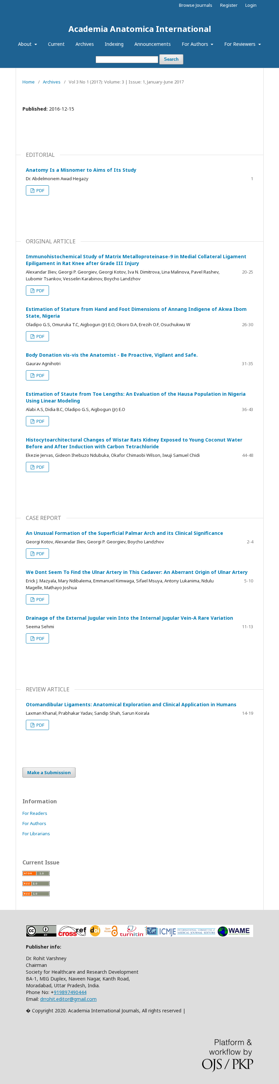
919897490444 (70, 992)
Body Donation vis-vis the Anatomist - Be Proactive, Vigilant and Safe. (112, 355)
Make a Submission (49, 772)
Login (251, 5)
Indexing (114, 44)
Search (171, 59)
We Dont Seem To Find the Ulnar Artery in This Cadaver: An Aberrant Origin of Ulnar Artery (137, 572)
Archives (85, 44)
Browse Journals (195, 5)
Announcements (152, 44)
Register (228, 5)
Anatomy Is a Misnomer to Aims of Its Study (81, 170)
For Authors (196, 44)
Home (28, 82)
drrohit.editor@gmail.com (68, 999)
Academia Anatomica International (139, 28)
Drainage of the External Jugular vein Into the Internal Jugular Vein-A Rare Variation (129, 618)
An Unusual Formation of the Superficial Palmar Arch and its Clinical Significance (124, 533)
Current (56, 44)
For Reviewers (240, 44)
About (25, 44)
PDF (39, 190)
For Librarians (36, 833)
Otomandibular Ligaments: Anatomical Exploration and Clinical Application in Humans (131, 704)
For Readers (34, 813)
